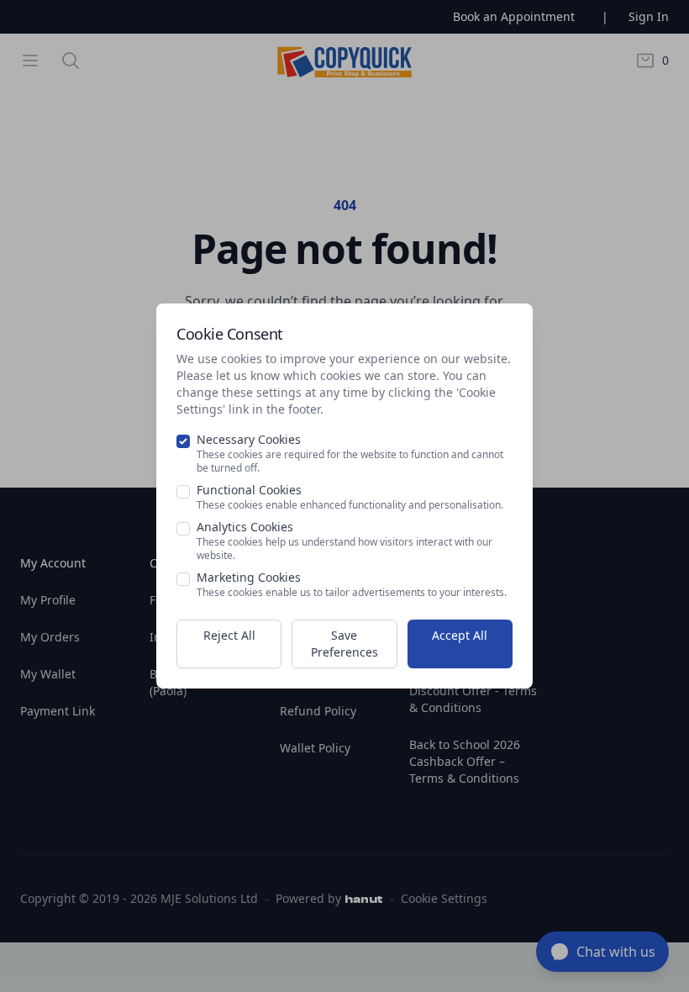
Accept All (459, 635)
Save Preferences (344, 643)
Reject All (229, 635)
